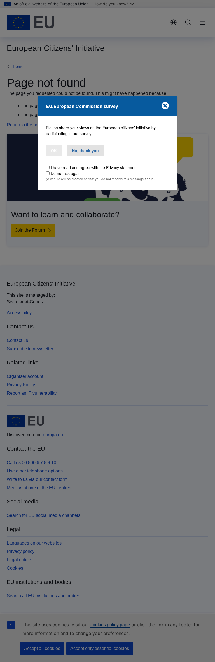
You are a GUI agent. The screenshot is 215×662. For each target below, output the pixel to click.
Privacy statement (122, 167)
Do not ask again (66, 173)
